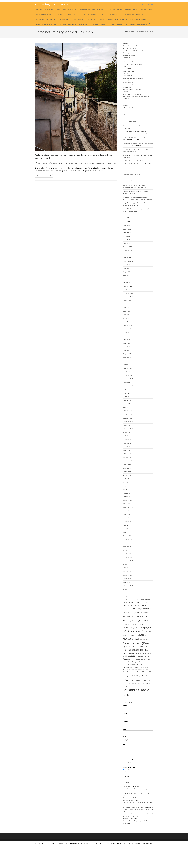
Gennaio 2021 (127, 457)
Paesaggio (129, 659)
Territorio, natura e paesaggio (94, 163)
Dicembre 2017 (127, 539)
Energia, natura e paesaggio (132, 59)
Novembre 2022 (128, 379)
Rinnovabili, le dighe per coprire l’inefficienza (137, 821)
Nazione (125, 737)
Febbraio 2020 (127, 496)
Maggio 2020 (127, 486)
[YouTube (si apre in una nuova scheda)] (152, 4)
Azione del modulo (129, 767)
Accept (138, 843)
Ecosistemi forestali (129, 55)
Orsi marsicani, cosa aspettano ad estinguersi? (137, 126)
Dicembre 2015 (127, 575)
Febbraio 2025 (127, 286)
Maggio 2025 (127, 275)
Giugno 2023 (127, 354)
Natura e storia (127, 73)
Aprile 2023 (126, 361)
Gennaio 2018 (127, 536)
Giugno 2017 (127, 543)
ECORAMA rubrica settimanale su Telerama (136, 92)
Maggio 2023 (127, 357)
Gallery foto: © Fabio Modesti (132, 94)
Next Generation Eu (144, 656)
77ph (124, 191)
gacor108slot (127, 209)
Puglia (126, 676)
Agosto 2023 (126, 347)
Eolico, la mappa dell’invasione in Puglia (136, 789)
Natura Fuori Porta (129, 71)
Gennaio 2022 (127, 414)
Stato (124, 752)
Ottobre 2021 (127, 425)
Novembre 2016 (128, 561)
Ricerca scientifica (128, 85)
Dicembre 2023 (127, 332)
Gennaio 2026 (127, 247)
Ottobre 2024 (127, 300)
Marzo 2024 (126, 322)
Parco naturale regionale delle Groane (140, 31)
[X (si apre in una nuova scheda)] (142, 4)
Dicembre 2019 (127, 500)
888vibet (125, 185)
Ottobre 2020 (127, 468)
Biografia (126, 43)
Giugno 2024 (127, 311)
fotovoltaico (129, 647)
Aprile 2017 (126, 550)
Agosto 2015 (126, 589)
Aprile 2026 (126, 236)
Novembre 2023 (128, 336)
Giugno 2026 (127, 229)
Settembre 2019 (128, 507)
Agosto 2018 (126, 518)
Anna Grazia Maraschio (129, 599)
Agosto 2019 (126, 511)
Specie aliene (127, 87)
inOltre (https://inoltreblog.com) (133, 62)
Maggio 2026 (127, 232)
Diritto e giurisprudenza (74, 163)
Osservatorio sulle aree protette (133, 78)
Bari (139, 599)
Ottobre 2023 (127, 339)
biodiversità (146, 600)
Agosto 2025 (126, 264)
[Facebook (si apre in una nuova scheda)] (145, 4)
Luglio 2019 (126, 514)
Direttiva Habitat (136, 631)
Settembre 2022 (128, 386)
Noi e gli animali (128, 75)
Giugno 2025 (127, 272)
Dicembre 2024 (128, 293)
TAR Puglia (140, 680)
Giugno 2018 (127, 521)
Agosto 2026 (127, 222)
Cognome (126, 713)
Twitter (125, 103)
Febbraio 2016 (127, 568)
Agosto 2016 (126, 564)
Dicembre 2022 (127, 375)
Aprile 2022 (126, 404)
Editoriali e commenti (130, 46)
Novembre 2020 (128, 464)
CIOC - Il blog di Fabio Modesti (52, 4)
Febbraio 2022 (127, 411)
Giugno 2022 (127, 396)
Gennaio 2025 (127, 289)
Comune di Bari (129, 605)
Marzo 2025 (126, 282)
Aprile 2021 (126, 446)
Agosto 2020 (127, 475)
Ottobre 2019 (127, 504)
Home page (126, 786)
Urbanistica (133, 686)
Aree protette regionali (130, 48)
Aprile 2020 (126, 489)
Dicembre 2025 (127, 250)
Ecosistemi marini (128, 57)
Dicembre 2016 (127, 557)
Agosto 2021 (126, 432)
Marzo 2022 (126, 407)
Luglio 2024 (126, 307)
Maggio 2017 (127, 546)
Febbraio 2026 (127, 243)
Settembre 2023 (128, 343)
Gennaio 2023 (127, 371)
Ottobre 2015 (127, 582)
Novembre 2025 (128, 254)
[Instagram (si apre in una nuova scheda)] (148, 4)
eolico (144, 639)
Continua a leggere (45, 176)
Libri (124, 66)
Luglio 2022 (126, 393)
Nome (125, 705)
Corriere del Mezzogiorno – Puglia (133, 50)
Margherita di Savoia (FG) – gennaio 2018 (136, 96)
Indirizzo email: (128, 760)
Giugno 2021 (127, 439)
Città (124, 729)
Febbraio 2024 (127, 325)
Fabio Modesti (42, 163)
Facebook (126, 98)
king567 (125, 203)
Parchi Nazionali (128, 80)
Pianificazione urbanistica (131, 667)
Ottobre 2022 (127, 382)
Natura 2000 (127, 69)
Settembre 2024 (128, 304)
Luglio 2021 (126, 436)
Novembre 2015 (128, 578)
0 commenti (112, 163)
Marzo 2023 (126, 364)
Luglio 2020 (126, 479)
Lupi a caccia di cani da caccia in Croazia (136, 809)
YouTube (125, 105)
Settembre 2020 (128, 471)
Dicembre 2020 (128, 461)
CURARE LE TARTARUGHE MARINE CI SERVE (137, 155)
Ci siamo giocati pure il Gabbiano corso (135, 802)
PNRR (148, 672)
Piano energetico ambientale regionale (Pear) (137, 669)
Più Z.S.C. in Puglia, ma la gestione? (134, 793)
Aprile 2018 (126, 528)
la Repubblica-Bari (137, 650)
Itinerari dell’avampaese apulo (132, 64)
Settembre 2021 (128, 429)
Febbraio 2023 (127, 368)
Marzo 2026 (126, 239)
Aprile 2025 (126, 279)
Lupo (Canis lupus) (131, 653)
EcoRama (134, 635)
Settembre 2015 (128, 586)
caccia (126, 602)
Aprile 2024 (126, 318)
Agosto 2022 (126, 389)
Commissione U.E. (139, 602)
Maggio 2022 (127, 400)
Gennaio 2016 (127, 571)
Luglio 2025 (126, 268)
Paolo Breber (140, 659)
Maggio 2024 (127, 314)
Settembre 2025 (128, 261)
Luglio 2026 (126, 225)
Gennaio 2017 (127, 553)
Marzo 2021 (126, 450)
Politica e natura (128, 82)
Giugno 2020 (127, 482)
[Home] (126, 31)
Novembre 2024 (128, 297)
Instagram (126, 101)
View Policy (147, 843)
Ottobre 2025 (127, 257)
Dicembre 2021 (127, 418)
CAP (124, 744)
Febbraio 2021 (127, 454)
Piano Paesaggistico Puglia (133, 672)
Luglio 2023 (126, 350)
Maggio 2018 (127, 525)
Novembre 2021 (128, 421)
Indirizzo (126, 721)
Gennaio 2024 (127, 329)
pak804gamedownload (130, 197)
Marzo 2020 (126, 493)
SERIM (132, 681)
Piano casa (145, 667)
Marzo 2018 (126, 532)
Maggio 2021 (127, 443)
